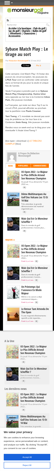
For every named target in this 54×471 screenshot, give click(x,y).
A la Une (9, 341)
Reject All (27, 465)
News (10, 165)
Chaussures (29, 33)
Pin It (38, 65)
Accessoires (15, 36)
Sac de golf (14, 31)
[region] (27, 449)
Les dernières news (15, 389)
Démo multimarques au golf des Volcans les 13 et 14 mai (34, 197)
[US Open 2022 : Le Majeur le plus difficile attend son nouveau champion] (13, 183)
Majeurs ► (10, 239)
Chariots (26, 31)
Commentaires (39, 165)
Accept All (27, 457)
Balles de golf (39, 31)
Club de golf (39, 28)
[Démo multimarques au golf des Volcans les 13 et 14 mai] (13, 205)
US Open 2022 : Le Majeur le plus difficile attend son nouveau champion (34, 175)
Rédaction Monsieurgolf (18, 61)
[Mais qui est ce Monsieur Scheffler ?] (13, 230)
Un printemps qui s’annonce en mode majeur (31, 290)
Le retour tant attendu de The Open (35, 310)
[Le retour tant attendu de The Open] (13, 320)
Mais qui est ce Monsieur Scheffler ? (34, 220)
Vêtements (15, 33)
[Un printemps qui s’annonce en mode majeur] (13, 298)
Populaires (23, 165)
